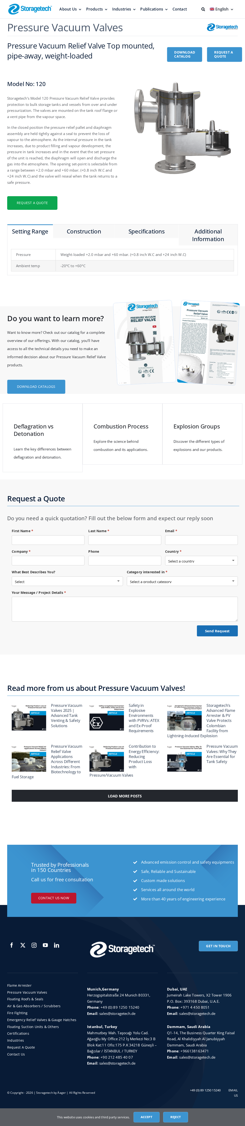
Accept (146, 1117)
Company (21, 551)
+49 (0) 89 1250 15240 (119, 1007)
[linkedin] (56, 945)
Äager (61, 1093)
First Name (22, 531)
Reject (175, 1117)
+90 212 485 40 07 (116, 1057)
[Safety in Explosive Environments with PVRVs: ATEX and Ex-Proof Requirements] (106, 717)
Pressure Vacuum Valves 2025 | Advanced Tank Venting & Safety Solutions (66, 715)
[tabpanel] (122, 260)
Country (173, 551)
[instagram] (34, 945)
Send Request (217, 630)
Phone (93, 551)
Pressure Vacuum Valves (65, 27)
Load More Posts (125, 796)
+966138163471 (194, 1051)
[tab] (30, 231)
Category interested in (147, 572)
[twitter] (22, 945)
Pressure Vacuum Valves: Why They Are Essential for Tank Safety (222, 754)
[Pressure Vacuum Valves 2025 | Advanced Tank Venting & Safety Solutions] (29, 717)
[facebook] (11, 945)
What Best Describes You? (33, 572)
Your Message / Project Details (39, 592)
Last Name (98, 531)
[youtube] (45, 945)
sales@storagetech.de (117, 1013)
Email (171, 531)
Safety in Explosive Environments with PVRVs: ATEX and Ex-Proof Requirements (144, 718)
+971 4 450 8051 (195, 1007)
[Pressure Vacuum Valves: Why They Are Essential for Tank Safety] (184, 758)
